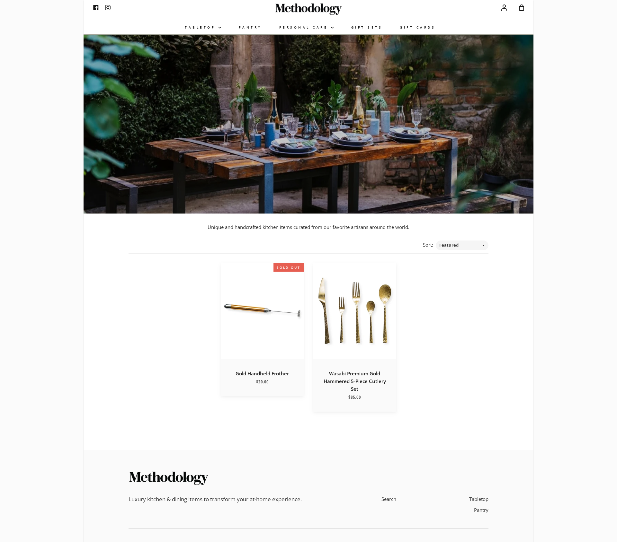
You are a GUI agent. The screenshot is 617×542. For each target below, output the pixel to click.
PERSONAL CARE (305, 27)
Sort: (428, 244)
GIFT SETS (367, 27)
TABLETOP (201, 27)
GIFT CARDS (417, 27)
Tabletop (478, 499)
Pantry (481, 510)
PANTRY (250, 27)
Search (388, 499)
